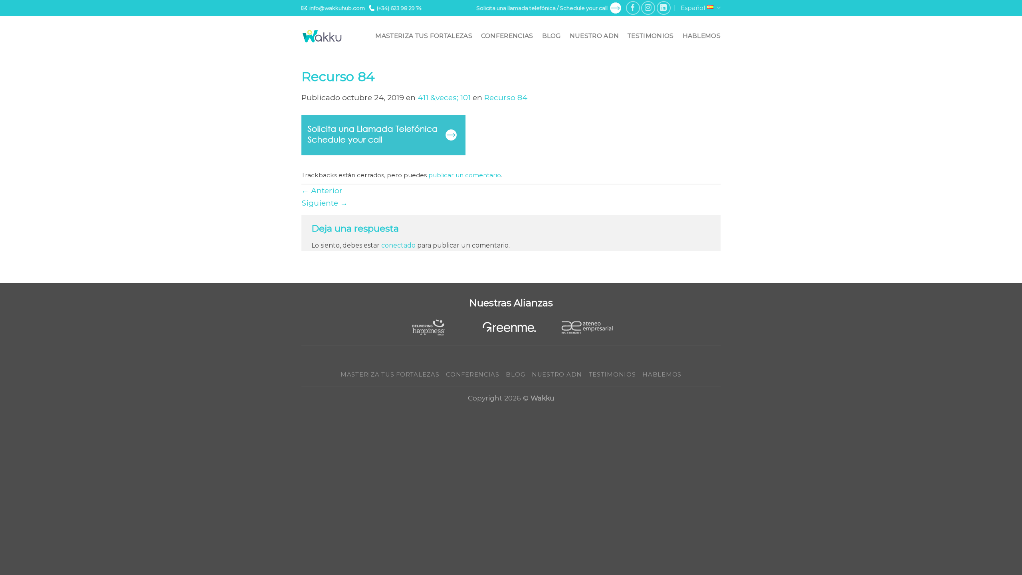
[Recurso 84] (383, 134)
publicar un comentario (464, 175)
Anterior (322, 190)
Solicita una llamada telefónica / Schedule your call (542, 8)
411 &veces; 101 (444, 97)
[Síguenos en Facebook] (633, 8)
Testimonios (650, 36)
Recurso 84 (505, 97)
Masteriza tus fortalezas (423, 36)
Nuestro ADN (594, 36)
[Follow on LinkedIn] (664, 8)
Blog (551, 36)
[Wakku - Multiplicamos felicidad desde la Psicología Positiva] (322, 36)
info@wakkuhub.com (337, 8)
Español (693, 8)
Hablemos (702, 36)
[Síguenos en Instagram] (648, 8)
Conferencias (507, 36)
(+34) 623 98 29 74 (399, 8)
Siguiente (324, 203)
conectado (398, 245)
